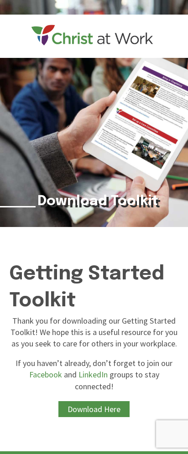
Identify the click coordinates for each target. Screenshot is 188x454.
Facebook (45, 374)
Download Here (94, 409)
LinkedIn (93, 374)
